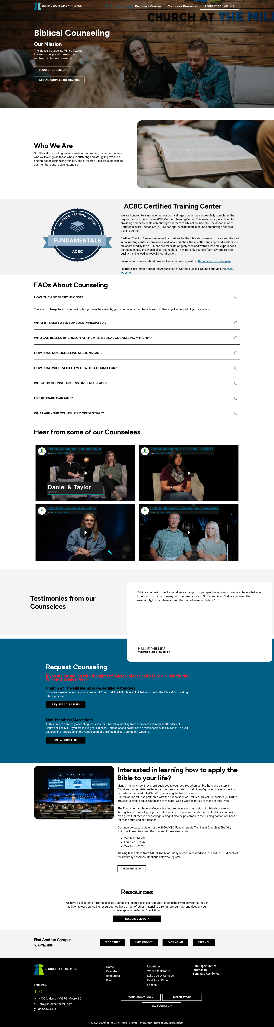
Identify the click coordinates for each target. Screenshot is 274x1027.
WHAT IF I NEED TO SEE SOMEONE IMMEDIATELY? (70, 323)
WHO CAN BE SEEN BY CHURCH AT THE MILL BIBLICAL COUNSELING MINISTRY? (92, 338)
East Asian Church (158, 980)
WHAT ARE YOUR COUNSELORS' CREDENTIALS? (69, 413)
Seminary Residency (206, 973)
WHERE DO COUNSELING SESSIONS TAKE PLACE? (70, 383)
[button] (137, 297)
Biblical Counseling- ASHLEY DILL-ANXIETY (182, 449)
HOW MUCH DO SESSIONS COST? (58, 297)
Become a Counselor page (214, 261)
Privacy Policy (145, 1023)
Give (109, 980)
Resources (113, 975)
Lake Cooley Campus (160, 975)
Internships (200, 969)
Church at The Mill (60, 453)
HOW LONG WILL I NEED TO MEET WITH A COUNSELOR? (75, 368)
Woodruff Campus (159, 971)
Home (110, 966)
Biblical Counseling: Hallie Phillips (71, 508)
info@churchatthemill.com (55, 1004)
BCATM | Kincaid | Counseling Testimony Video (184, 508)
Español (152, 985)
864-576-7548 (47, 1009)
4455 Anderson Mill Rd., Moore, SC (60, 998)
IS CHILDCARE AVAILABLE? (53, 398)
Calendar (111, 971)
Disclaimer (177, 1023)
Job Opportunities (204, 966)
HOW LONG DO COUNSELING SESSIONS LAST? (68, 353)
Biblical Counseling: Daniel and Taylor (74, 449)
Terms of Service (162, 1023)
